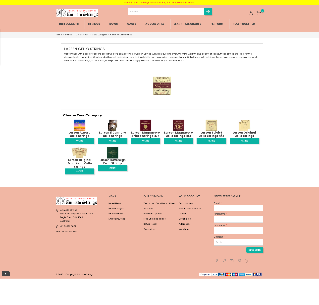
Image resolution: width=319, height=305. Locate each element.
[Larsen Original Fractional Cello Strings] (79, 152)
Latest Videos (115, 213)
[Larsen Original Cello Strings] (244, 125)
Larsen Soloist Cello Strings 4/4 (211, 134)
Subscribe (255, 249)
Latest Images (116, 208)
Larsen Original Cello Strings (244, 134)
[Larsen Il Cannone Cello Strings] (112, 125)
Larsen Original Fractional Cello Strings (79, 163)
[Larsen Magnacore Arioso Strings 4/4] (145, 125)
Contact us (149, 229)
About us (148, 208)
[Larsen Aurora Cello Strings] (79, 125)
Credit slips (185, 218)
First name (219, 213)
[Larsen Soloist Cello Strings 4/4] (211, 125)
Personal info (186, 203)
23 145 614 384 (69, 231)
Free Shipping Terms (155, 218)
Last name (219, 225)
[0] (259, 13)
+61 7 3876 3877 (68, 226)
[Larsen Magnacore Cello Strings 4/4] (178, 125)
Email (217, 203)
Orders (182, 213)
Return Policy (150, 224)
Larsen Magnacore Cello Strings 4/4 (178, 134)
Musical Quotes (116, 218)
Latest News (114, 203)
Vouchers (184, 229)
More (79, 141)
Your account (189, 196)
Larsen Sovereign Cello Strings (113, 161)
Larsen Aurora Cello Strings (79, 134)
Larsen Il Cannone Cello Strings (112, 134)
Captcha (218, 236)
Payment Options (153, 213)
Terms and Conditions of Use (159, 203)
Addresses (185, 224)
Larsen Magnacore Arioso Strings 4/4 (145, 134)
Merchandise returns (190, 208)
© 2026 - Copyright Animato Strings (75, 274)
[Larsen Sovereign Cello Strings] (112, 152)
